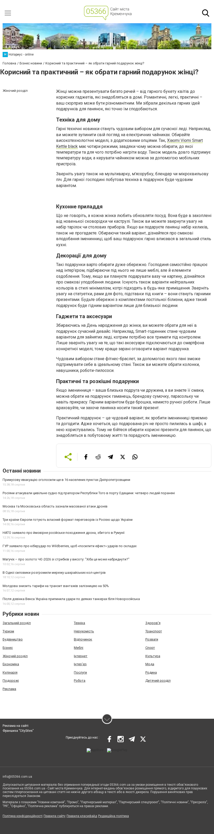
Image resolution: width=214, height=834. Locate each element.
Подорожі (11, 680)
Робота (79, 680)
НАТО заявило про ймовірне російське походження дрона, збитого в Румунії (63, 533)
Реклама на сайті (15, 726)
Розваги (151, 639)
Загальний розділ (17, 623)
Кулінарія (10, 672)
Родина (151, 672)
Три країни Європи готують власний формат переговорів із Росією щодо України (68, 520)
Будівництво (13, 639)
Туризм (8, 631)
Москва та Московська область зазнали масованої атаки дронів (55, 506)
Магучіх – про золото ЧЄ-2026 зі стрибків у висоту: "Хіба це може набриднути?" (66, 559)
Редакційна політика (113, 816)
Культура (152, 656)
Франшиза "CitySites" (18, 731)
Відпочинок (83, 639)
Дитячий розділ (158, 680)
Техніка (79, 623)
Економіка (11, 664)
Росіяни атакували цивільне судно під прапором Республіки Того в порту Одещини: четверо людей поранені (89, 493)
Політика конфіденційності (23, 816)
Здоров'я (152, 623)
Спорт (150, 648)
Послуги (80, 672)
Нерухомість (84, 631)
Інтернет (80, 656)
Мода (149, 664)
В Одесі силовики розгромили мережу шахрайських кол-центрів (54, 573)
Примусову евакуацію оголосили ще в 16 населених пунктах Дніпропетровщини (66, 480)
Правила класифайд (82, 816)
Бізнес (8, 648)
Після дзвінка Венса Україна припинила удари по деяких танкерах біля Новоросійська (71, 599)
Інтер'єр (80, 664)
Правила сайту (55, 816)
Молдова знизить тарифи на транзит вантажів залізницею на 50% (56, 586)
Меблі (78, 648)
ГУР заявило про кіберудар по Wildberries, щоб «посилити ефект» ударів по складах (69, 546)
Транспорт (153, 631)
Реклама (9, 689)
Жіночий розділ (15, 656)
